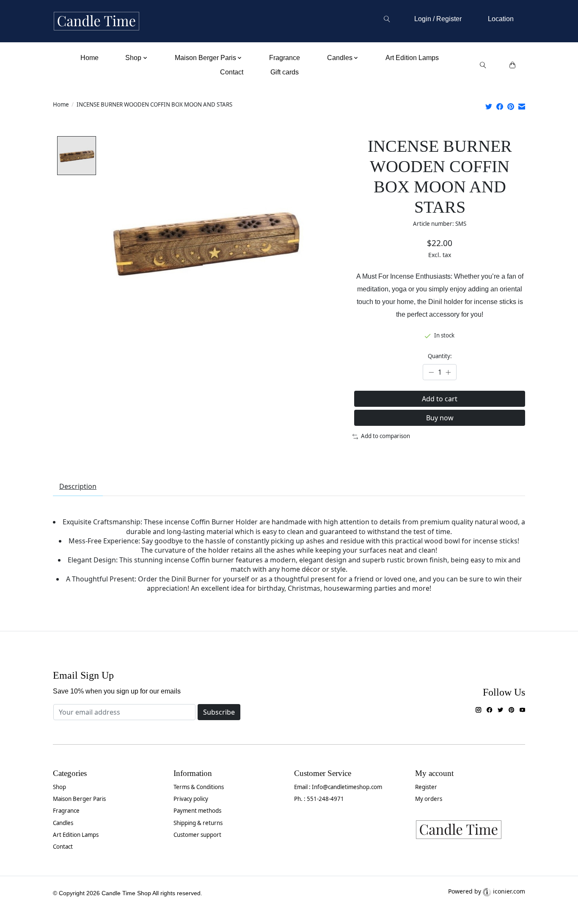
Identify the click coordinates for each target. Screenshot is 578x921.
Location (501, 18)
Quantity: (440, 356)
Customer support (197, 835)
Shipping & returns (198, 823)
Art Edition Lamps (412, 57)
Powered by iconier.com (486, 891)
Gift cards (284, 72)
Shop (59, 787)
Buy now (440, 417)
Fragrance (284, 57)
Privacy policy (190, 799)
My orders (428, 799)
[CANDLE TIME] (96, 21)
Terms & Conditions (198, 787)
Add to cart (439, 398)
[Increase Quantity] (448, 372)
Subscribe (219, 712)
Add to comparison (385, 436)
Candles (63, 823)
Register (426, 787)
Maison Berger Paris (79, 799)
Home (89, 57)
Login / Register (438, 18)
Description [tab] (77, 486)
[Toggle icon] (386, 19)
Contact (231, 72)
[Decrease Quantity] (431, 372)
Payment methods (197, 810)
